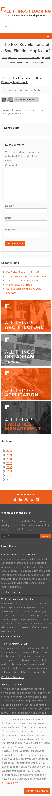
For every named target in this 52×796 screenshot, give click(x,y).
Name (9, 205)
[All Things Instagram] (26, 350)
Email (9, 217)
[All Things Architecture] (26, 316)
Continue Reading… (12, 592)
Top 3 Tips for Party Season (22, 280)
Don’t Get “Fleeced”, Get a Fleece (25, 272)
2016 (9, 467)
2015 (9, 471)
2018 (9, 459)
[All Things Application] (26, 384)
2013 (9, 479)
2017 (9, 463)
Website (10, 229)
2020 (9, 450)
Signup (45, 536)
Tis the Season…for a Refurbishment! (27, 276)
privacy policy (10, 782)
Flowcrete (3, 36)
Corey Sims (28, 90)
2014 (9, 475)
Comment (11, 165)
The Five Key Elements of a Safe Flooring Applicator (29, 58)
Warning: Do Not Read (19, 284)
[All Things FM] (26, 417)
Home (4, 58)
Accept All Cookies (37, 790)
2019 (9, 455)
